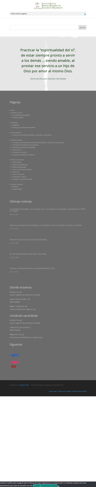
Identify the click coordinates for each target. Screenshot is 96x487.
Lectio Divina (17, 162)
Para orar (16, 172)
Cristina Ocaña (24, 385)
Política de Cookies (64, 391)
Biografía (16, 125)
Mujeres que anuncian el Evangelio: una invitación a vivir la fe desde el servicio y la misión (46, 225)
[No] (58, 486)
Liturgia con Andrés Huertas (22, 179)
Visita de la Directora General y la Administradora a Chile (32, 268)
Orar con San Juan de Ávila (22, 169)
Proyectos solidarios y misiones (24, 155)
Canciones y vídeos (19, 177)
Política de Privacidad (79, 391)
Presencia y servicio (20, 152)
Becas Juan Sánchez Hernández (24, 127)
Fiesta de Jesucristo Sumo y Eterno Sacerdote (28, 240)
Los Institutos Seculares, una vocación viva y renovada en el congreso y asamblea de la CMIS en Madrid (47, 210)
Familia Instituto (18, 117)
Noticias (15, 187)
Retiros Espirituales (19, 167)
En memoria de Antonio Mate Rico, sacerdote (28, 254)
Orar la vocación (18, 174)
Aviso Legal (53, 391)
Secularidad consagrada (21, 115)
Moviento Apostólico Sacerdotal (24, 147)
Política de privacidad (49, 486)
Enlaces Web (17, 189)
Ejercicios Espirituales (20, 165)
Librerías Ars (17, 150)
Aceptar (37, 486)
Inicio (13, 110)
